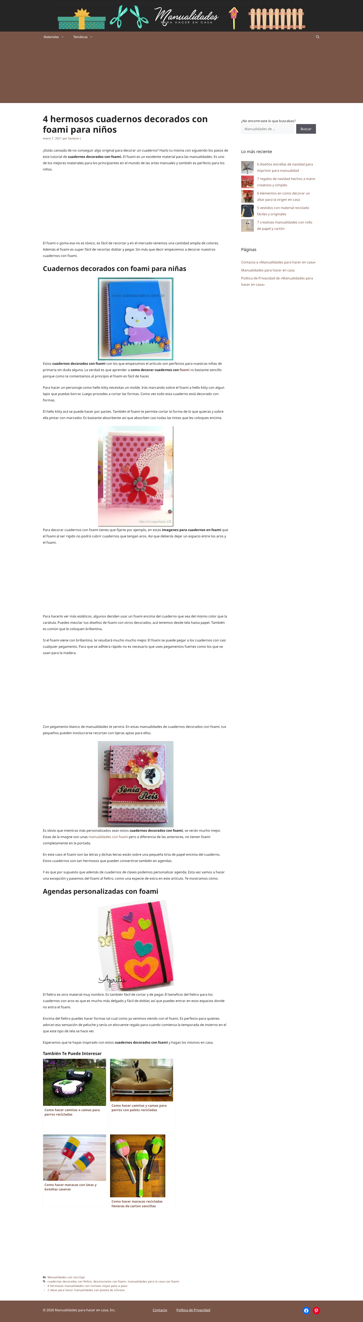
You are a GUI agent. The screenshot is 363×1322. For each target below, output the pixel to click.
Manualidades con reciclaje (66, 1277)
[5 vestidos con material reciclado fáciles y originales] (247, 212)
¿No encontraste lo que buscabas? (268, 121)
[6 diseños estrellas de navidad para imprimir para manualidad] (247, 168)
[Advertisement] (181, 73)
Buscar (306, 129)
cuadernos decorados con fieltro (69, 1281)
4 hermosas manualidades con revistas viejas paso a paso (87, 1286)
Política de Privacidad (193, 1310)
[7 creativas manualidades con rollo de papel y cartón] (247, 226)
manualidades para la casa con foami (153, 1281)
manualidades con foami (108, 836)
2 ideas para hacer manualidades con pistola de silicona (86, 1290)
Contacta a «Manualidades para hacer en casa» (278, 262)
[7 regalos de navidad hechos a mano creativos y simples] (247, 183)
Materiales (51, 37)
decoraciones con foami (109, 1281)
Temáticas (80, 37)
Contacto (160, 1310)
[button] (318, 37)
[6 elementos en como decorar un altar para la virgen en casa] (247, 197)
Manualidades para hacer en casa (268, 270)
